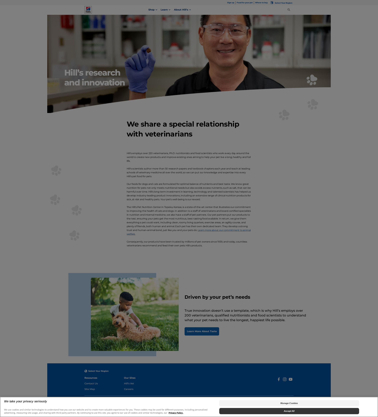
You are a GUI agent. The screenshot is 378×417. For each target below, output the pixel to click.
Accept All (289, 411)
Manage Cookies (289, 403)
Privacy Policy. (176, 412)
